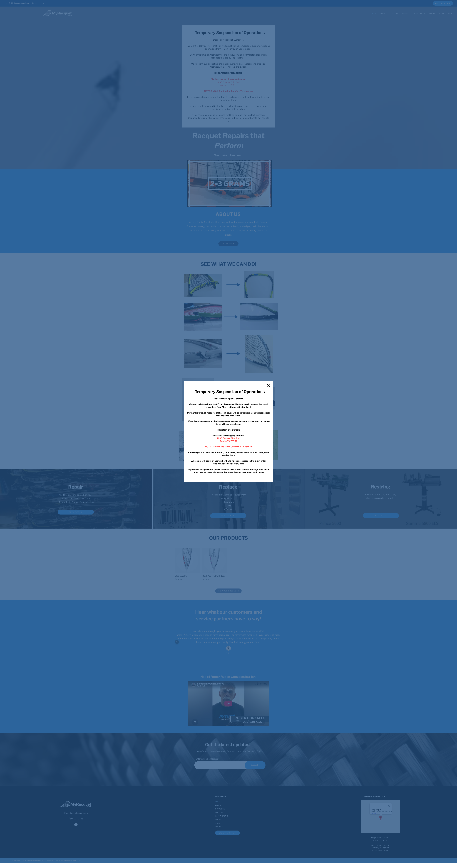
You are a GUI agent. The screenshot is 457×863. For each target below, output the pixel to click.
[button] (268, 385)
